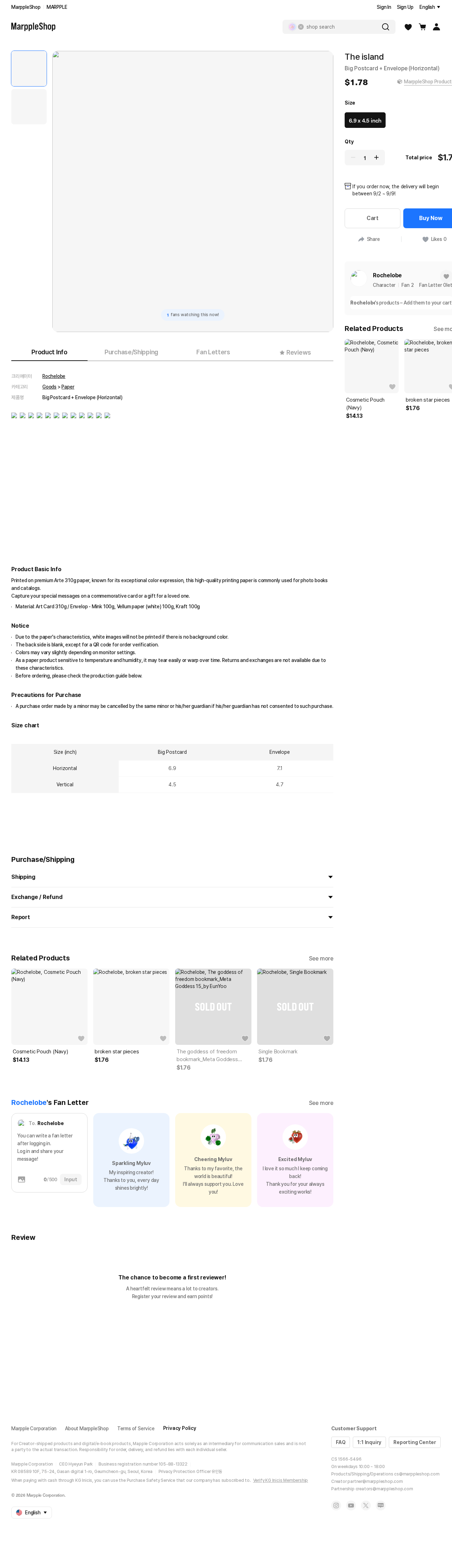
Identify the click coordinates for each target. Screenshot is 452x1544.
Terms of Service (136, 1428)
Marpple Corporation (33, 1428)
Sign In (384, 7)
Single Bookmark (278, 1051)
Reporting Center (414, 1442)
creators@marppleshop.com (384, 1488)
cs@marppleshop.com (416, 1474)
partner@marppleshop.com (375, 1481)
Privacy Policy (179, 1428)
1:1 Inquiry (369, 1442)
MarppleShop (26, 7)
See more (321, 958)
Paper (67, 387)
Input (70, 1179)
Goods (49, 387)
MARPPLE (57, 7)
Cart (373, 218)
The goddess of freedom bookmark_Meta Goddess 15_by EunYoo (207, 1055)
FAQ (340, 1442)
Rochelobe (53, 376)
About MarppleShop (87, 1428)
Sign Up (405, 7)
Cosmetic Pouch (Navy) (40, 1051)
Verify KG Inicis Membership (280, 1480)
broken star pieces (117, 1051)
